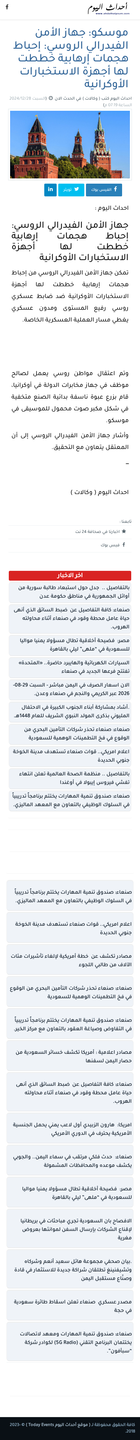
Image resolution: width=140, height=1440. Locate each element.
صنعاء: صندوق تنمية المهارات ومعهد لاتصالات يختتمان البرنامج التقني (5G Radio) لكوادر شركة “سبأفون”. (76, 1343)
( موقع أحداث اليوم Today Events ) (58, 1425)
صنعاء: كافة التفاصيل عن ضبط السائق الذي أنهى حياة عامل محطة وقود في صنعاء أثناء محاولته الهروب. (72, 619)
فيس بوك (111, 545)
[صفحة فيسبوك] (7, 8)
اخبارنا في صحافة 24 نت (98, 532)
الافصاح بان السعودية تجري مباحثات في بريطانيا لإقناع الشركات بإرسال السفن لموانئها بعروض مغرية (76, 1230)
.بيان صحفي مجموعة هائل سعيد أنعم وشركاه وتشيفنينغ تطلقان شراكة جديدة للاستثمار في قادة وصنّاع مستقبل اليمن (73, 1270)
